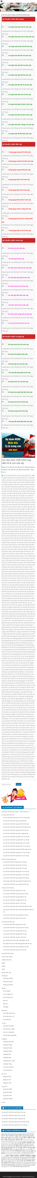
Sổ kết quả (4, 976)
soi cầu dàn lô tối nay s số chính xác (24, 707)
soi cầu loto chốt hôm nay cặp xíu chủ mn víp (15, 927)
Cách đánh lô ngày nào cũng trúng (17, 1136)
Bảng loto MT (7, 1079)
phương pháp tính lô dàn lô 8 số (21, 654)
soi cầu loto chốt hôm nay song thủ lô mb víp (15, 884)
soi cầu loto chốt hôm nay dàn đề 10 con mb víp (16, 846)
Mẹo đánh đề (30, 1146)
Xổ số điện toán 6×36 (9, 1013)
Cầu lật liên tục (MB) (8, 1029)
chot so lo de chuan (10, 578)
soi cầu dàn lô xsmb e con (25, 727)
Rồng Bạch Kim (7, 1149)
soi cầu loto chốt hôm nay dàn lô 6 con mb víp (16, 871)
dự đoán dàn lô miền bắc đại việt (19, 585)
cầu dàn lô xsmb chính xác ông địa (20, 511)
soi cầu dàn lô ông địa (17, 701)
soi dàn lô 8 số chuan (16, 776)
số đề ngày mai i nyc (5, 1166)
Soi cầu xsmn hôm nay (8, 922)
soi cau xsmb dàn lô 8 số (21, 759)
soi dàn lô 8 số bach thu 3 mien (19, 770)
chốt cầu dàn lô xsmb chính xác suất (17, 527)
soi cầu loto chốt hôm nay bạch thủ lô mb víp (15, 830)
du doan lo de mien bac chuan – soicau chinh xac (15, 811)
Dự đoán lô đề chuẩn (8, 953)
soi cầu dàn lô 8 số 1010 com (10, 663)
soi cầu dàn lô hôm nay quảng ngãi (15, 681)
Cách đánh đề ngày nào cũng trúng (17, 1137)
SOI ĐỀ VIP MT (18, 1165)
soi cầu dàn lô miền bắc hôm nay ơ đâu (21, 694)
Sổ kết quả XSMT (8, 981)
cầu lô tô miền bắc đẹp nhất (20, 513)
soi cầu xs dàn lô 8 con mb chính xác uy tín (23, 756)
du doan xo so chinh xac (28, 1141)
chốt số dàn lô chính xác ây (12, 538)
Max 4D (5, 1004)
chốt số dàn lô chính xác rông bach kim (21, 540)
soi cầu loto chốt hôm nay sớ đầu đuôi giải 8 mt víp (17, 906)
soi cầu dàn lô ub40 (22, 710)
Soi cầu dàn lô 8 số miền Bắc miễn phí (12, 669)
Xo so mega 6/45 (8, 994)
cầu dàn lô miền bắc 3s (21, 478)
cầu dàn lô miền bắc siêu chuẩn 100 (17, 495)
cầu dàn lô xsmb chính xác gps (16, 509)
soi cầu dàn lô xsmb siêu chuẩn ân (11, 732)
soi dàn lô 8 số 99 (7, 768)
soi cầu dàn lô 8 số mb (10, 667)
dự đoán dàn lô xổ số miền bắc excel (22, 607)
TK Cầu (4, 1023)
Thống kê (5, 1007)
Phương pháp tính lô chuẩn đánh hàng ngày (18, 1147)
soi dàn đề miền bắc (28, 763)
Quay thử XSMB (7, 1089)
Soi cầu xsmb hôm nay (9, 475)
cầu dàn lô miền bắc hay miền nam (14, 487)
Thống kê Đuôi (7, 1057)
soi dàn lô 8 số (6, 765)
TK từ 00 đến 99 (7, 1070)
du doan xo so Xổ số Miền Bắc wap (10, 1143)
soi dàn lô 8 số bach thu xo (13, 774)
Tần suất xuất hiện (8, 1067)
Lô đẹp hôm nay (20, 1146)
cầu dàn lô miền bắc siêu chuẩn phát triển (18, 504)
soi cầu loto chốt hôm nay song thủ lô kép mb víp (17, 881)
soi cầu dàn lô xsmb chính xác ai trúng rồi (23, 718)
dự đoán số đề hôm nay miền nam (22, 1144)
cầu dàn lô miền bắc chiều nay (21, 480)
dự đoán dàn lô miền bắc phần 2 (26, 587)
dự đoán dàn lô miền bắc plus (10, 589)
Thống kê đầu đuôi (8, 1041)
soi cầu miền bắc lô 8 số (25, 750)
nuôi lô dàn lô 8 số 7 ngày (13, 631)
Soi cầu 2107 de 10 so (18, 656)
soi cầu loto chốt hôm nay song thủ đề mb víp (16, 878)
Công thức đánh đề (14, 1139)
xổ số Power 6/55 (8, 997)
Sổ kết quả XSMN (8, 985)
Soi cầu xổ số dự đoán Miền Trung (24, 1164)
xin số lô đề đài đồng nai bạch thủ (20, 1166)
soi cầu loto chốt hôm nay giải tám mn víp (15, 934)
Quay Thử (4, 1086)
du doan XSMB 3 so (27, 1142)
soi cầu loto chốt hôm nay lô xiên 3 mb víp (15, 865)
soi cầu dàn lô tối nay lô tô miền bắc (20, 705)
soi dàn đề (7, 763)
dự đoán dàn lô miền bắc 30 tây (16, 582)
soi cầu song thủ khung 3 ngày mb (12, 1161)
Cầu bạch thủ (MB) (8, 1026)
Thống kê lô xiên (7, 1048)
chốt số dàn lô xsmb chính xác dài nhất (20, 565)
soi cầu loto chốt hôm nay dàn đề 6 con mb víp (16, 840)
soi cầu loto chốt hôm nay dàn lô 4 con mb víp (16, 855)
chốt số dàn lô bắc (20, 533)
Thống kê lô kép (7, 1051)
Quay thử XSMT (7, 1095)
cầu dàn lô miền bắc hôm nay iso (11, 491)
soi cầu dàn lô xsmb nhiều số (26, 730)
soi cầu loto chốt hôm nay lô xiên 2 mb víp (15, 862)
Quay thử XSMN (7, 1092)
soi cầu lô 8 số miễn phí (20, 736)
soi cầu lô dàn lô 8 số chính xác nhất (17, 741)
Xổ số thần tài (7, 1019)
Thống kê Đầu (7, 1054)
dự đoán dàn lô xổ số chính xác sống (12, 600)
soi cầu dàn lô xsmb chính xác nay (19, 723)
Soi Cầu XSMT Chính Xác (28, 1162)
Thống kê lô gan (7, 1045)
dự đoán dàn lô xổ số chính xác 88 (24, 594)
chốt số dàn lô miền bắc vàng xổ (19, 549)
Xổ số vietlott (6, 991)
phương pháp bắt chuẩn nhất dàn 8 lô (23, 638)
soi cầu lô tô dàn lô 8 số (10, 747)
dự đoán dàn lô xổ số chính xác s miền (23, 598)
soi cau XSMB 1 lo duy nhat (20, 1152)
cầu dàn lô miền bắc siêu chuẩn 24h (19, 500)
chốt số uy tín (20, 578)
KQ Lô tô (4, 1074)
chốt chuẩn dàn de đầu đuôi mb (10, 531)
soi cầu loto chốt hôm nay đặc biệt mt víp (14, 897)
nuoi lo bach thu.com (18, 629)
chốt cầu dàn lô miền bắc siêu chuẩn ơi (21, 522)
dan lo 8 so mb (21, 580)
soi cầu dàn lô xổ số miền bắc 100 (18, 712)
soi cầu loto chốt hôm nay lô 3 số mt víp (14, 903)
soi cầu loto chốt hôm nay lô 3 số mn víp (14, 937)
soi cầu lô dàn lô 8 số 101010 (12, 739)
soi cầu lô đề (23, 1159)
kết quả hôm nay (6, 972)
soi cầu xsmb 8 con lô (8, 759)
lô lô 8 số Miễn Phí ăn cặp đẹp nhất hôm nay (16, 616)
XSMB (3, 963)
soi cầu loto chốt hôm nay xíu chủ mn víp (14, 950)
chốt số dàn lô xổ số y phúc (15, 562)
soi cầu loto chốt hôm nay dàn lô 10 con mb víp (16, 852)
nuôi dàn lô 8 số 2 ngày (12, 625)
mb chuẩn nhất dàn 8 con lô (19, 620)
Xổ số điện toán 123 (8, 1016)
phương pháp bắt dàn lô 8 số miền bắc (17, 643)
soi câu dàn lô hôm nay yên (22, 685)
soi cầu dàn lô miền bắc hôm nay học (19, 689)
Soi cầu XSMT (17, 1162)
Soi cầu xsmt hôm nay (8, 888)
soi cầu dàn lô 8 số (29, 660)
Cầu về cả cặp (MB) (8, 1032)
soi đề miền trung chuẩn (29, 1165)
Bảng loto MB (7, 1076)
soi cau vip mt (9, 1152)
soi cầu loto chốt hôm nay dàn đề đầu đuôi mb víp (17, 849)
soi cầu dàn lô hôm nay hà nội (23, 676)
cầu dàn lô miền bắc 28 (8, 478)
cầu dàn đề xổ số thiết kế (28, 1139)
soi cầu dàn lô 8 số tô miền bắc (16, 672)
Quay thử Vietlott (8, 1098)
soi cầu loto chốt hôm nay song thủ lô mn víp (15, 946)
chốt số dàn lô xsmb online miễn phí (19, 569)
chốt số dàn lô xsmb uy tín (20, 576)
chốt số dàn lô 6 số (25, 531)
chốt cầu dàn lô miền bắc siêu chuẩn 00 (13, 518)
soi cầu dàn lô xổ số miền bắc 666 (14, 716)
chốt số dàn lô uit (15, 558)
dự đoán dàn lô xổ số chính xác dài (11, 596)
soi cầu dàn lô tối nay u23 (9, 710)
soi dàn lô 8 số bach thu (18, 768)
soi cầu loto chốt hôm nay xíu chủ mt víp (14, 918)
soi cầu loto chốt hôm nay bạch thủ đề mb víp (16, 824)
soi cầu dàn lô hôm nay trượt (21, 683)
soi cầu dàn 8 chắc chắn (17, 658)
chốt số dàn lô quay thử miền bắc (21, 551)
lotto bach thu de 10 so (20, 618)
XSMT (3, 969)
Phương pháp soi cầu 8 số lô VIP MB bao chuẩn (17, 649)
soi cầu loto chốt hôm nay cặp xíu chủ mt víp (15, 893)
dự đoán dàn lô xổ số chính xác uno (20, 602)
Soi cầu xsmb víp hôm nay (24, 475)
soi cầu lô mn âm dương (12, 1159)
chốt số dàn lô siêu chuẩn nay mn (14, 556)
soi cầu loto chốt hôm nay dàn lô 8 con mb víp (16, 461)
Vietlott (4, 988)
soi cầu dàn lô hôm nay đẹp (21, 674)
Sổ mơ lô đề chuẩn (7, 956)
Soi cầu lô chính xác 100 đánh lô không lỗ (12, 1157)
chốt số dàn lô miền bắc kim (12, 547)
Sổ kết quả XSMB (8, 978)
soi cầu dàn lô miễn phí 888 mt (15, 698)
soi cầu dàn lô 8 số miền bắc (25, 667)
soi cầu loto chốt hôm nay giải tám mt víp (14, 900)
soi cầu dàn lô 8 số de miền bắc (10, 665)
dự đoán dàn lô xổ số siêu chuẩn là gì (21, 611)
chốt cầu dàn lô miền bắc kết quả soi (24, 515)
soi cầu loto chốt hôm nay (25, 747)
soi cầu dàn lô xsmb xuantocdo (19, 734)
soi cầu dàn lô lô (12, 687)
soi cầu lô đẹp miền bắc (18, 745)
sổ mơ (3, 1102)
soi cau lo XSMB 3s (18, 1149)
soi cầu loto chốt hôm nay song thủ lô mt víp (15, 915)
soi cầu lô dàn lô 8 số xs (21, 743)
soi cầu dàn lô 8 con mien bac (14, 660)
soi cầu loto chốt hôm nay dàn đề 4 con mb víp (16, 836)
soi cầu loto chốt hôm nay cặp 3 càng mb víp (15, 833)
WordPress (31, 1176)
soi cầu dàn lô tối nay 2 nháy (12, 703)
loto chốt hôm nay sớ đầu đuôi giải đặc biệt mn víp (17, 943)
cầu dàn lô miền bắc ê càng (15, 484)
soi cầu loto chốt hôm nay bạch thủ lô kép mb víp (17, 827)
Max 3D (5, 1000)
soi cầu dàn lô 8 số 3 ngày (26, 663)
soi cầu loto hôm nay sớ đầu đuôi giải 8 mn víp (16, 940)
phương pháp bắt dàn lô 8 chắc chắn (12, 640)
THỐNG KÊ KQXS (6, 960)
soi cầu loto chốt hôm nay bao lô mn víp (14, 924)
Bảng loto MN (7, 1083)
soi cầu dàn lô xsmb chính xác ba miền (12, 721)
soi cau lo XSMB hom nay (17, 1151)
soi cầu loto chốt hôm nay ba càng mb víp (14, 821)
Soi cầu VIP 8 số (19, 754)
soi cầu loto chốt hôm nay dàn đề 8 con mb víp (16, 843)
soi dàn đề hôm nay (16, 763)
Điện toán (4, 1010)
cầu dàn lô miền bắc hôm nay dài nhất (23, 489)
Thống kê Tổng (7, 1064)
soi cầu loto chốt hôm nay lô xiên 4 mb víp (15, 868)
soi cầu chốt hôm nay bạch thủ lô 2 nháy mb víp (16, 817)
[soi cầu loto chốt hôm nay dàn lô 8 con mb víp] (18, 446)
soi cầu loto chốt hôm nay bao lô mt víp (14, 890)
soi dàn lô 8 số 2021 (16, 765)
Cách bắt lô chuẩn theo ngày (11, 1134)
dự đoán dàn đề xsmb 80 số (7, 1144)
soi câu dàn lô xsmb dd (10, 727)
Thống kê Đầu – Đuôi (9, 1061)
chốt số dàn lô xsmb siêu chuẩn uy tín (15, 573)
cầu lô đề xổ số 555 (17, 1141)
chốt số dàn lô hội (22, 542)
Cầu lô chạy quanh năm (7, 1141)
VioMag (9, 1176)
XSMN (3, 966)
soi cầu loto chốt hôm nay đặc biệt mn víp (15, 931)
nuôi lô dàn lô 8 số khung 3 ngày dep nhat (18, 634)
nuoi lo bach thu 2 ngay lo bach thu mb (21, 627)
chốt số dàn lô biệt (11, 536)
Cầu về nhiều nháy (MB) (9, 1035)
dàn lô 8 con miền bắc (10, 580)
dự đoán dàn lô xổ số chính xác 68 (16, 591)
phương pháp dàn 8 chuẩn (21, 645)
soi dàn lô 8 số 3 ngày (28, 765)
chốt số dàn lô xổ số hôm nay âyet (15, 560)
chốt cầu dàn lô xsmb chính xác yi (23, 529)
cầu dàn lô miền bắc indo (14, 493)
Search (18, 784)
